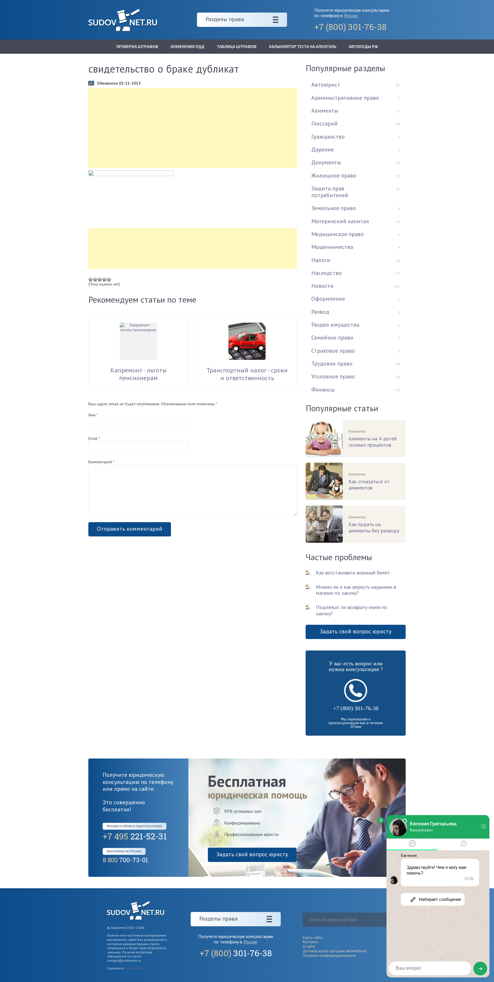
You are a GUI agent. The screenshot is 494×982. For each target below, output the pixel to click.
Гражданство (328, 136)
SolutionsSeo (135, 968)
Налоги (320, 260)
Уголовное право (333, 376)
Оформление (328, 298)
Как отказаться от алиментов (369, 484)
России (351, 15)
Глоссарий (324, 123)
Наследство (326, 273)
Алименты (324, 110)
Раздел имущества (335, 324)
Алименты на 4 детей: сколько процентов (373, 442)
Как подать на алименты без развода (373, 527)
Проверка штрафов (137, 46)
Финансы (323, 389)
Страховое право (333, 350)
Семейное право (332, 337)
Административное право (345, 97)
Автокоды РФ (363, 46)
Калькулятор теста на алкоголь (302, 46)
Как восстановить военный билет (353, 572)
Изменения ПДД (187, 46)
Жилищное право (333, 175)
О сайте (309, 946)
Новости (322, 286)
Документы (326, 162)
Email (94, 438)
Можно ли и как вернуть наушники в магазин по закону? (356, 590)
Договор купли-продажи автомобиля (334, 951)
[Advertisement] (192, 128)
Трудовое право (331, 363)
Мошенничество (332, 247)
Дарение (322, 149)
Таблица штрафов (236, 46)
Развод (320, 312)
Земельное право (333, 208)
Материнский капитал (340, 221)
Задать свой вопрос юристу (355, 631)
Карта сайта (312, 937)
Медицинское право (337, 234)
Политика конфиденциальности (329, 955)
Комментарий (101, 461)
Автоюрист (325, 84)
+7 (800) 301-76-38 (356, 708)
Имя (93, 415)
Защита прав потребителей (329, 192)
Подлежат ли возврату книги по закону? (351, 610)
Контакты (310, 941)
